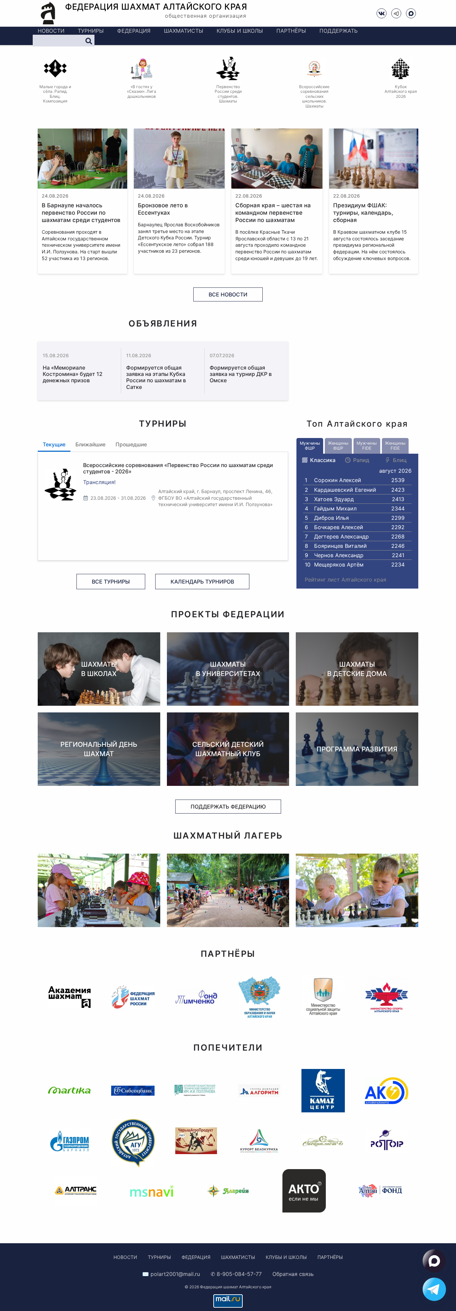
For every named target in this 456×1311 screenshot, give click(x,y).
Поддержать (338, 30)
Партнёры (291, 30)
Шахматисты (183, 30)
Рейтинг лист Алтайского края (345, 579)
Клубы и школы (240, 30)
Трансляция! (99, 482)
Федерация (134, 30)
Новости (51, 30)
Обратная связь (293, 1274)
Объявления (163, 323)
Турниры (91, 30)
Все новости (228, 294)
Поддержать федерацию (228, 806)
